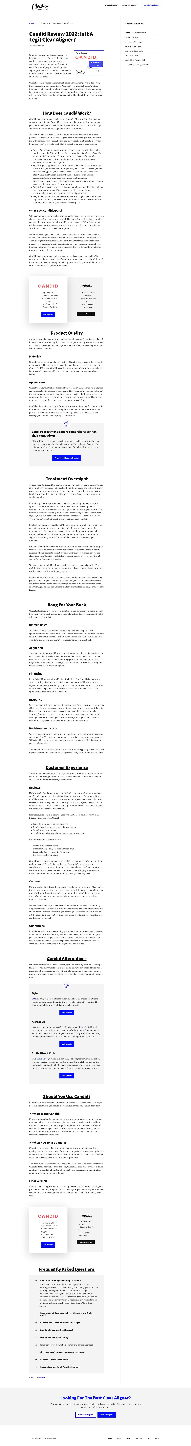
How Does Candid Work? (135, 33)
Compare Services (85, 314)
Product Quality (131, 37)
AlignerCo (82, 1027)
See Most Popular (106, 1415)
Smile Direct (42, 1059)
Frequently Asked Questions (137, 65)
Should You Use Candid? (135, 60)
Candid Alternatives (133, 55)
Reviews (42, 1377)
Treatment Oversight (133, 42)
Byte (34, 999)
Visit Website (48, 314)
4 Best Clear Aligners (85, 1415)
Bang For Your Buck (133, 46)
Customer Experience (134, 51)
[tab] (66, 1280)
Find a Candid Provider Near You (67, 458)
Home (31, 23)
